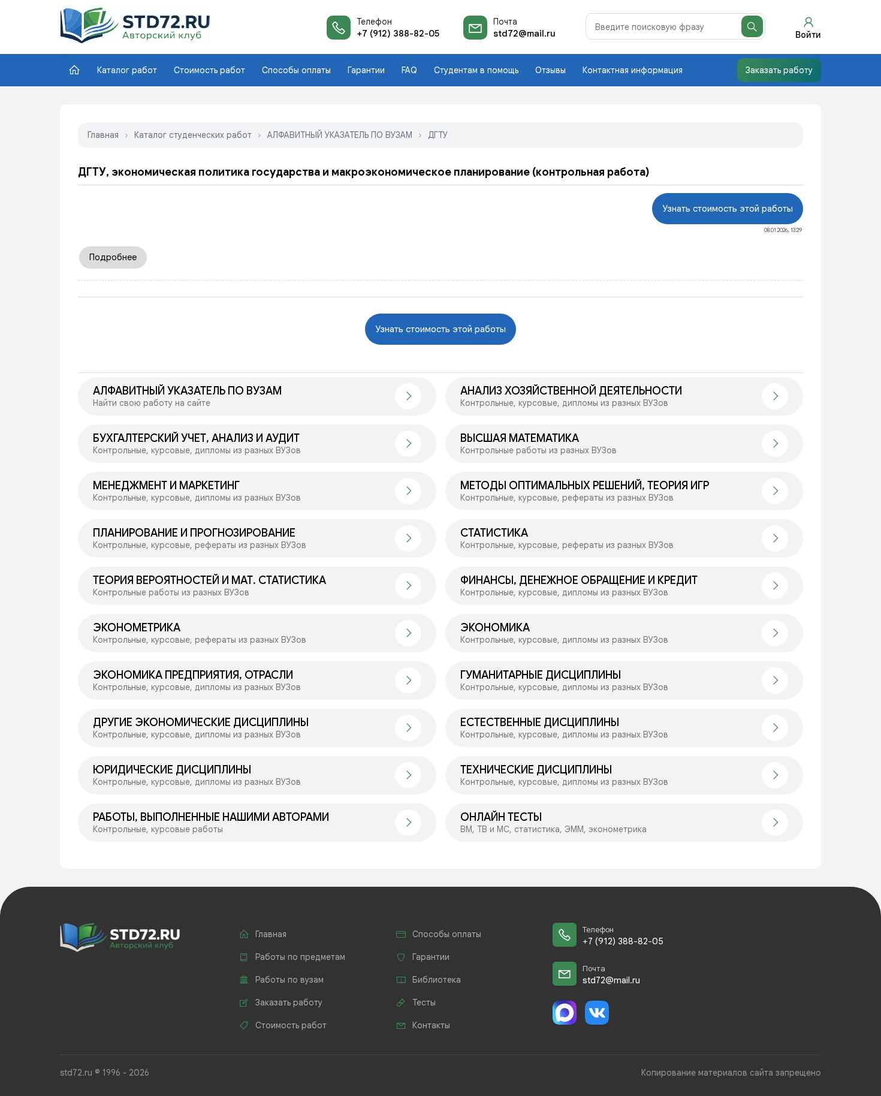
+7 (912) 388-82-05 (398, 33)
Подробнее (113, 257)
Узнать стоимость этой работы (727, 208)
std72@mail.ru (524, 33)
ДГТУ (438, 135)
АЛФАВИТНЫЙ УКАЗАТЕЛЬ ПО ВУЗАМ (339, 135)
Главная (103, 135)
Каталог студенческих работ (193, 135)
